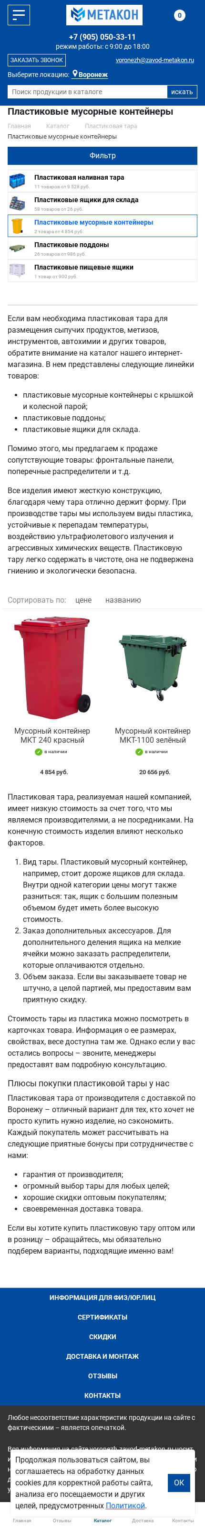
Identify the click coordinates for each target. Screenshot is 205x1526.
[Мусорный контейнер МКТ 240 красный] (52, 668)
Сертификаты (102, 1317)
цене (83, 600)
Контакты (102, 1395)
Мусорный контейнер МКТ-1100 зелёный (153, 735)
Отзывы (102, 1376)
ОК (179, 1482)
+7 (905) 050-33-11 (102, 37)
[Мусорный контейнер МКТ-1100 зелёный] (153, 668)
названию (123, 600)
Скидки (102, 1337)
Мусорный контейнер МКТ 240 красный (52, 735)
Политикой (125, 1505)
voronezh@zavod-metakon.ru (155, 60)
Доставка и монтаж (102, 1356)
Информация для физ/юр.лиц (103, 1297)
